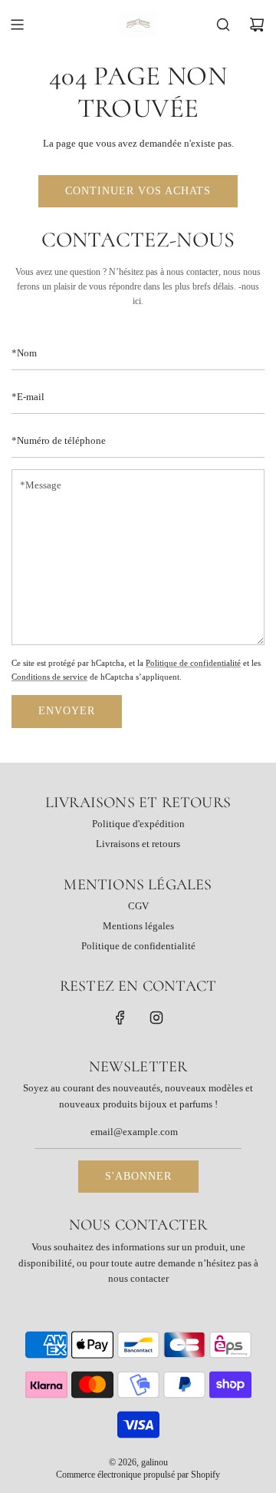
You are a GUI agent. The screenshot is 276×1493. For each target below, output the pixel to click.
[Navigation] (17, 24)
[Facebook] (120, 1018)
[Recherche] (223, 24)
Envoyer (66, 711)
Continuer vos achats (138, 191)
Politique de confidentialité (193, 662)
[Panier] (257, 24)
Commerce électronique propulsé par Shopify (138, 1474)
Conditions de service (49, 676)
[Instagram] (156, 1018)
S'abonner (138, 1176)
